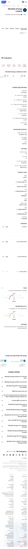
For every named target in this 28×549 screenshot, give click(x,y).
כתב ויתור (11, 519)
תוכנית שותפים (10, 544)
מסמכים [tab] (12, 28)
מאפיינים (11, 476)
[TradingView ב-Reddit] (4, 455)
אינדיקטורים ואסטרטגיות (22, 541)
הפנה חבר (25, 526)
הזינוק (12, 489)
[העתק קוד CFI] (21, 218)
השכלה (25, 536)
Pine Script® (24, 514)
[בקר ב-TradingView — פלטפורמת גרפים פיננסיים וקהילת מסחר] (6, 58)
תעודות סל (25, 481)
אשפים (25, 543)
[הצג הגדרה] (22, 90)
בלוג (12, 502)
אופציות (25, 511)
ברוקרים (11, 486)
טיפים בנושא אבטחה (9, 525)
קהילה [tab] (6, 28)
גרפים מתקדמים (10, 536)
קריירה (12, 505)
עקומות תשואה (24, 509)
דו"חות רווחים (24, 501)
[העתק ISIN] (17, 209)
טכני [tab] (3, 28)
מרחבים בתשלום (23, 546)
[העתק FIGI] (16, 214)
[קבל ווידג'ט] (2, 288)
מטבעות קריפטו (24, 484)
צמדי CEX (25, 486)
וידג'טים (11, 532)
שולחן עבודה (24, 519)
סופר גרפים (24, 476)
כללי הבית (25, 529)
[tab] (6, 227)
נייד (26, 518)
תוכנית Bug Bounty (9, 526)
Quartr (11, 468)
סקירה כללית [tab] (24, 28)
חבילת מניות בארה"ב (9, 495)
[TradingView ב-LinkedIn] (13, 455)
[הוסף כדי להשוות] (13, 76)
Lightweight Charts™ (9, 535)
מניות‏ (26, 480)
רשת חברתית (24, 523)
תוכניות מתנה (10, 480)
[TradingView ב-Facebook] (23, 455)
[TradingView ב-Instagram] (16, 455)
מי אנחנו (11, 500)
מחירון (12, 477)
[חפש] (9, 2)
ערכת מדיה (11, 507)
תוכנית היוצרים (24, 527)
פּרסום (12, 542)
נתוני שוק (11, 479)
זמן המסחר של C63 (9, 514)
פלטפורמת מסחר (10, 537)
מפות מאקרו (24, 512)
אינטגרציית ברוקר (10, 543)
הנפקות (25, 504)
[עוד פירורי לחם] (21, 5)
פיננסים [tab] (17, 28)
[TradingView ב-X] (26, 455)
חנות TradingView (9, 511)
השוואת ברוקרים (10, 487)
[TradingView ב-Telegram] (10, 455)
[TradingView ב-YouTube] (19, 455)
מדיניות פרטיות (10, 521)
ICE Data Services (13, 461)
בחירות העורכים (24, 537)
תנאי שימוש (11, 518)
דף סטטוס (11, 528)
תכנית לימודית (10, 546)
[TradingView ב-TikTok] (7, 455)
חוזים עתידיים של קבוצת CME (7, 493)
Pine (26, 489)
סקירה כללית (11, 484)
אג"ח (26, 483)
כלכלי (26, 500)
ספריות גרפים (10, 533)
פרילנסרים (25, 544)
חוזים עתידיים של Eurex (8, 494)
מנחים (25, 530)
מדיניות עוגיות (10, 522)
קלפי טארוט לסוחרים (9, 512)
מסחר (25, 534)
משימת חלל (11, 501)
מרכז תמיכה (11, 504)
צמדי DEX (25, 487)
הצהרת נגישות (10, 523)
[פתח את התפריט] (26, 2)
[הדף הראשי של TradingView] (23, 2)
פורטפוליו (25, 508)
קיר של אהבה (24, 525)
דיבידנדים (25, 502)
